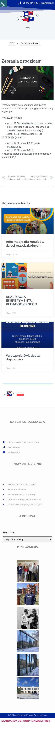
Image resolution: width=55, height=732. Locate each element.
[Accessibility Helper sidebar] (3, 3)
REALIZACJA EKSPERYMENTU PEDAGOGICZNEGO (21, 300)
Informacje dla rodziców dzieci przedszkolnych (25, 243)
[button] (27, 29)
